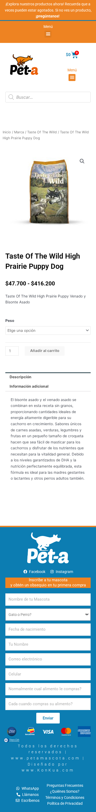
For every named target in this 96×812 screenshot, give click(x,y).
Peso (9, 320)
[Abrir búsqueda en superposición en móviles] (48, 97)
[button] (48, 34)
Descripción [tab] (20, 377)
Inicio (7, 132)
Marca (19, 132)
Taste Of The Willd (42, 132)
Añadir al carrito (44, 350)
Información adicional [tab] (29, 386)
